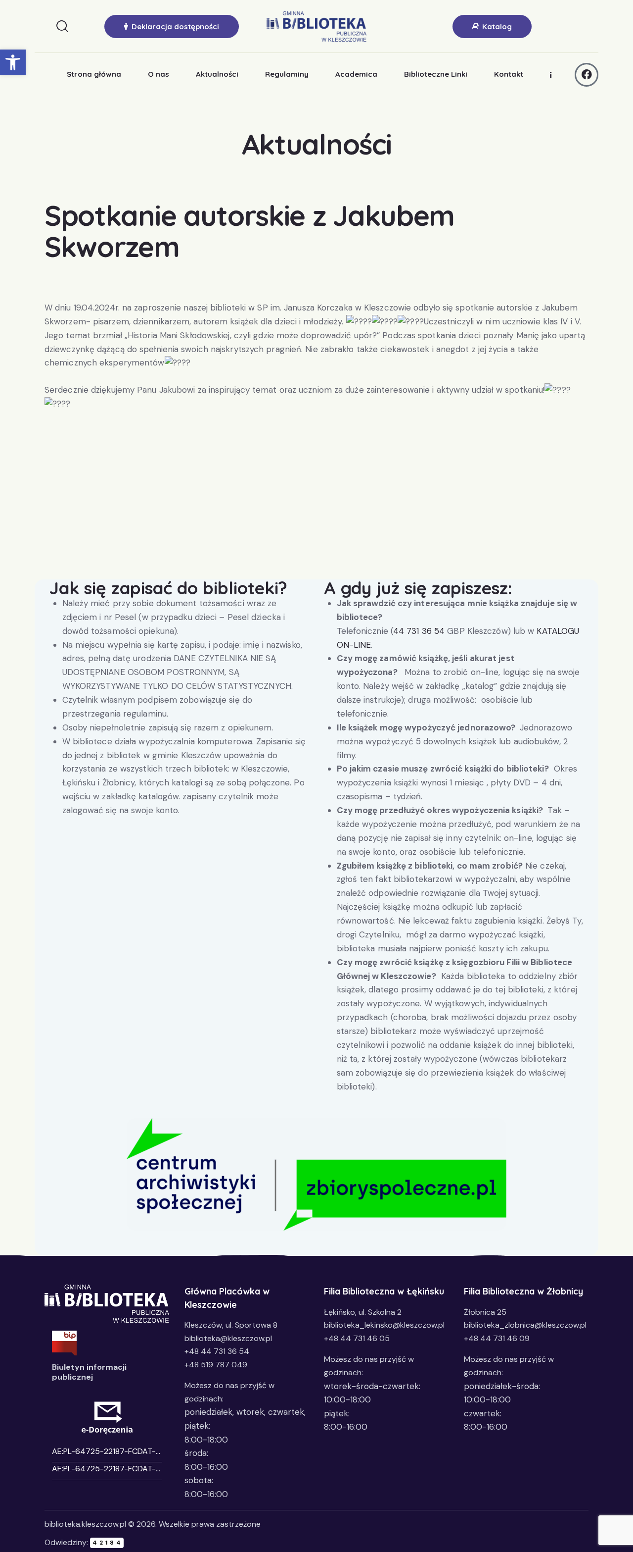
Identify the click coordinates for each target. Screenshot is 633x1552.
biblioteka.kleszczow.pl (85, 1524)
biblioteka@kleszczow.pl (228, 1338)
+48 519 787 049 (215, 1364)
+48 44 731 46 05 (357, 1338)
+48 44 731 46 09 (497, 1338)
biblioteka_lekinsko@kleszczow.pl (384, 1325)
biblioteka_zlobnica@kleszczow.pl (525, 1325)
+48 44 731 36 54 (216, 1351)
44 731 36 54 (419, 630)
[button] (13, 62)
